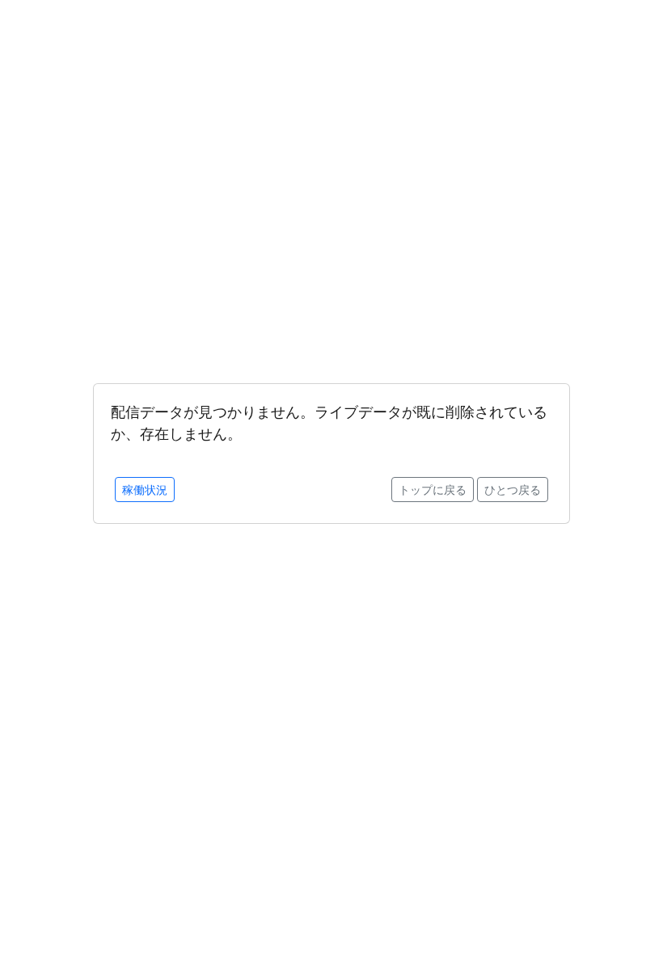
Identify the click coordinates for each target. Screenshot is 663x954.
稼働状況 (144, 489)
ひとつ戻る (512, 489)
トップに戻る (433, 489)
